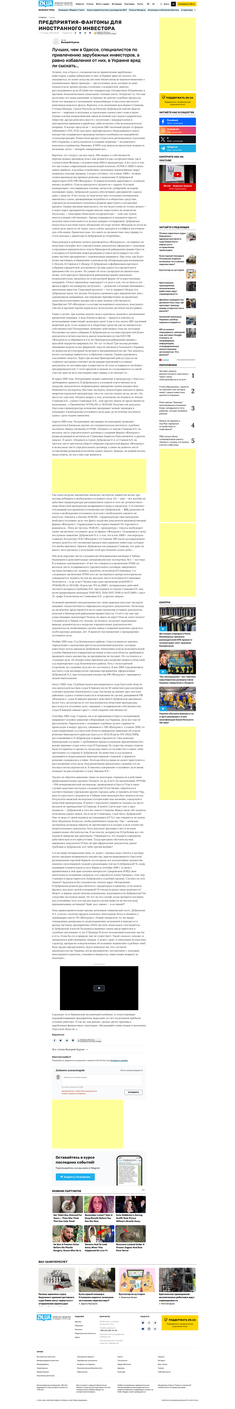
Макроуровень (43, 1364)
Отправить (133, 1092)
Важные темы (47, 10)
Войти (166, 4)
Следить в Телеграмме (77, 1177)
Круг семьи (162, 1364)
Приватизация (43, 1372)
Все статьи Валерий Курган (68, 1049)
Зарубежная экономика (87, 1361)
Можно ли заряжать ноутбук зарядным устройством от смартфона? (169, 425)
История (161, 1361)
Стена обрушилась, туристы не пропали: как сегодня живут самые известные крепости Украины (174, 391)
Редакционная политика (85, 1333)
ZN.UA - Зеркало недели (178, 186)
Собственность (164, 1372)
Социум (161, 1357)
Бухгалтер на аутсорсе (171, 270)
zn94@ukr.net (105, 1337)
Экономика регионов (45, 1376)
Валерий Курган (70, 42)
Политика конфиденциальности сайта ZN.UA (180, 1400)
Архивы (78, 1322)
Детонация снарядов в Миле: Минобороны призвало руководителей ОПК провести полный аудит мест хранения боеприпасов (175, 639)
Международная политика (48, 1361)
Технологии (122, 1361)
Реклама (78, 1329)
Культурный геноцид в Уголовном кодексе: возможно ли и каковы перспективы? (171, 260)
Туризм (161, 1368)
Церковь (121, 1368)
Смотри (164, 602)
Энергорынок (42, 1368)
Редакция (79, 1326)
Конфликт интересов (86, 1364)
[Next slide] (194, 10)
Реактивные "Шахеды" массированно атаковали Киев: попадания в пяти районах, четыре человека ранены (173, 408)
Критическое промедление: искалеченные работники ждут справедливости (168, 288)
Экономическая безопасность (89, 1368)
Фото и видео (102, 4)
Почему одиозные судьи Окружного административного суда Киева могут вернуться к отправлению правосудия (172, 241)
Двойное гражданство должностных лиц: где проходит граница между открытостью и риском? (171, 305)
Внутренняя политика (46, 1357)
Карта (77, 1337)
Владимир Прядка (129, 1297)
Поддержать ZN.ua (187, 4)
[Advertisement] (99, 476)
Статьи (90, 4)
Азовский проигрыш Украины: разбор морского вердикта (170, 319)
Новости (80, 4)
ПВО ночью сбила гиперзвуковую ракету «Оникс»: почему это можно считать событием (174, 440)
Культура (121, 1372)
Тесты (140, 4)
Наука (120, 1357)
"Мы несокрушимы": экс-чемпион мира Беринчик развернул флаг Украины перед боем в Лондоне (177, 679)
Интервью (117, 4)
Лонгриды (129, 4)
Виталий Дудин (168, 1304)
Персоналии (82, 1372)
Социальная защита (85, 1357)
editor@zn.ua (113, 1343)
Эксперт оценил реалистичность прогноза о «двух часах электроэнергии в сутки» (173, 375)
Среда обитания (124, 1364)
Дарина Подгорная (89, 1304)
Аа (173, 4)
